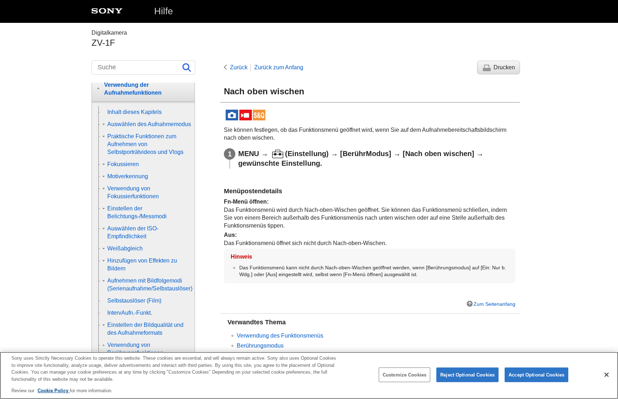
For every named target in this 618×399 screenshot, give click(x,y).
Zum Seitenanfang (494, 304)
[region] (309, 375)
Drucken (504, 67)
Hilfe (163, 11)
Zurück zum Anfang (278, 67)
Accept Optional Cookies (536, 375)
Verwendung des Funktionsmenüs (280, 336)
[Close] (606, 375)
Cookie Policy (54, 390)
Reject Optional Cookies (467, 375)
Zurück (238, 67)
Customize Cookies (404, 375)
